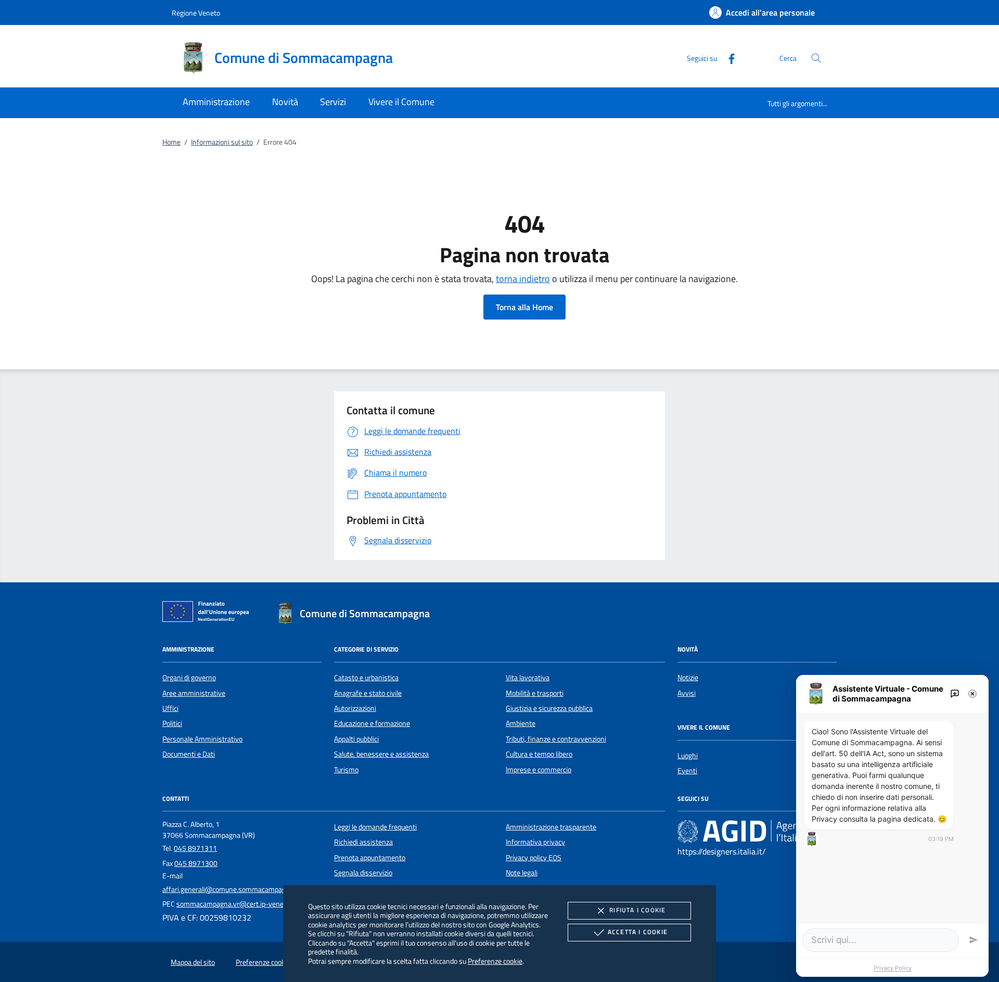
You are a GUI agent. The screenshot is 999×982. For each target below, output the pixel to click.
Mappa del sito (193, 962)
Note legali (521, 872)
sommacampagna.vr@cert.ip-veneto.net (239, 904)
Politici (172, 723)
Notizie (687, 677)
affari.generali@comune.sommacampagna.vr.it (234, 889)
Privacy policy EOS (533, 857)
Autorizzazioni (355, 708)
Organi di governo (189, 677)
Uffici (170, 708)
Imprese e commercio (538, 769)
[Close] (972, 694)
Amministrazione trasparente (551, 827)
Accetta (638, 932)
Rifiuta (637, 910)
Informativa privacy (535, 842)
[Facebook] (727, 57)
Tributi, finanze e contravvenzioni (556, 739)
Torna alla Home (524, 307)
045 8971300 (195, 863)
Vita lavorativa (527, 677)
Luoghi (687, 755)
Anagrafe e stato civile (368, 693)
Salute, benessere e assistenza (381, 754)
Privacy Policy (893, 968)
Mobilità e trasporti (534, 693)
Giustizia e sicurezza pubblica (549, 708)
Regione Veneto (196, 12)
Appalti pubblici (356, 739)
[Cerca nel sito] (816, 58)
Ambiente (520, 723)
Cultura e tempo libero (539, 754)
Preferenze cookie (495, 960)
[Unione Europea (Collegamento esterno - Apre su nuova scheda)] (208, 613)
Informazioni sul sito (222, 142)
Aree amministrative (193, 693)
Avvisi (686, 693)
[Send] (973, 939)
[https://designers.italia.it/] (757, 831)
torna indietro (523, 279)
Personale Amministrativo (202, 739)
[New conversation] (955, 694)
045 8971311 (195, 848)
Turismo (346, 769)
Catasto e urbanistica (366, 677)
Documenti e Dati (188, 754)
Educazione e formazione (372, 723)
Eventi (687, 770)
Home (171, 142)
